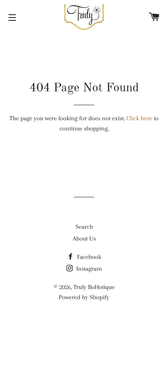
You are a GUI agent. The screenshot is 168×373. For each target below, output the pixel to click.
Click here (139, 118)
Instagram (88, 268)
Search (84, 226)
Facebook (88, 256)
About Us (84, 238)
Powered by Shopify (84, 297)
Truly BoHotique (94, 287)
